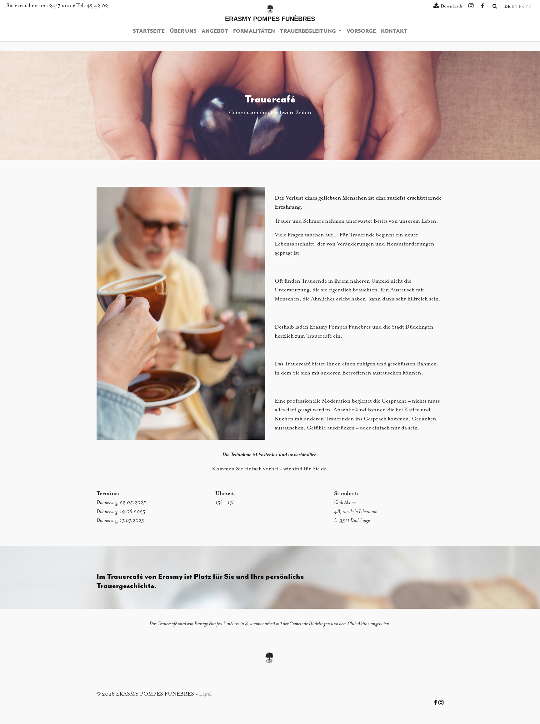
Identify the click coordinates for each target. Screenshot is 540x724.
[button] (494, 6)
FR (521, 6)
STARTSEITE (149, 31)
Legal (205, 694)
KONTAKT (394, 31)
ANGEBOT (215, 31)
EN (515, 6)
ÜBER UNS (183, 31)
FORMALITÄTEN (254, 31)
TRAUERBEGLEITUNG (308, 31)
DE (507, 6)
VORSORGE (361, 31)
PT (528, 6)
